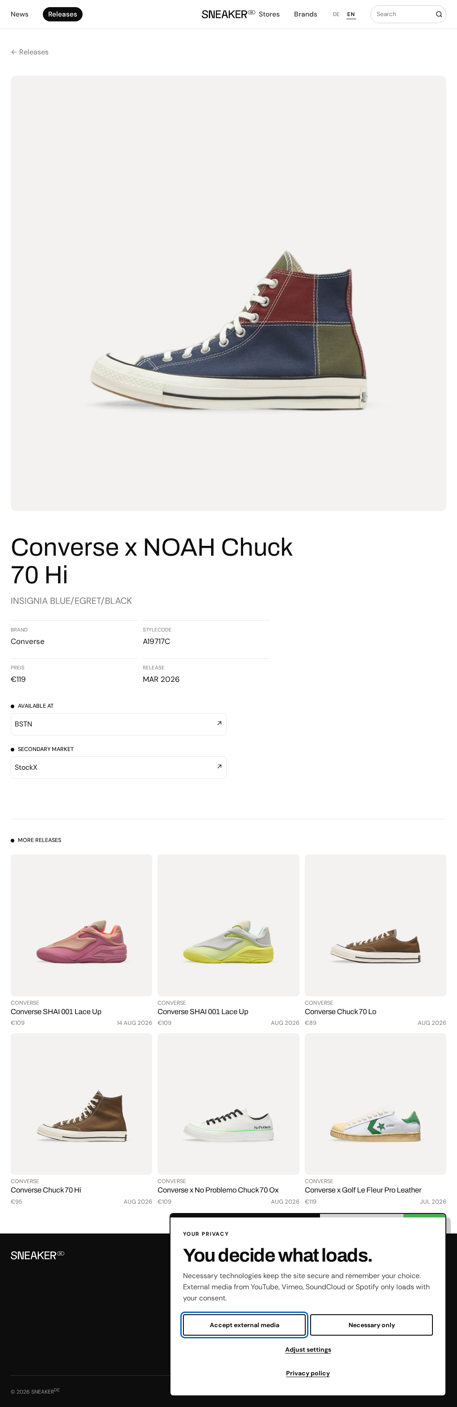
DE (336, 14)
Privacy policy (308, 1373)
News (20, 14)
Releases (62, 14)
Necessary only (372, 1325)
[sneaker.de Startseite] (228, 14)
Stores (269, 14)
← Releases (30, 52)
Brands (305, 14)
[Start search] (439, 14)
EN (351, 14)
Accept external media (244, 1325)
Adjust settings (308, 1349)
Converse (28, 641)
